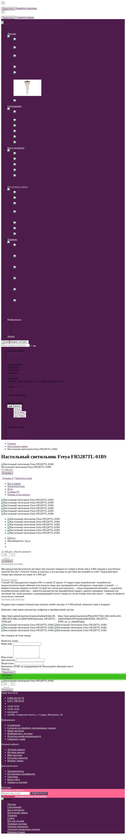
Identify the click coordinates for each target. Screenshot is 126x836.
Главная (11, 443)
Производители (15, 771)
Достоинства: (8, 660)
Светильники (14, 106)
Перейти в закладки (26, 8)
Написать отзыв (23, 478)
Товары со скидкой (17, 782)
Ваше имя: (6, 643)
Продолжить (8, 8)
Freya (27, 541)
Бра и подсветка (15, 148)
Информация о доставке (26, 330)
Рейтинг (5, 669)
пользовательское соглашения (31, 796)
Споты (10, 818)
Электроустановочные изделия (23, 829)
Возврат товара (9, 579)
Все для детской (15, 821)
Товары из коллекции (18, 494)
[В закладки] (5, 558)
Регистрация (14, 430)
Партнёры (12, 776)
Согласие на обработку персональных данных (38, 325)
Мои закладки (14, 755)
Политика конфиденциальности (30, 333)
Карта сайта (13, 779)
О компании (20, 322)
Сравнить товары (25, 17)
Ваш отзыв (7, 657)
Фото (10, 489)
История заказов (16, 752)
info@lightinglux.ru (17, 389)
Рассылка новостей (17, 758)
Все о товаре (14, 483)
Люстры (11, 33)
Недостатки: (7, 663)
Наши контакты (22, 328)
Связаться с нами (16, 739)
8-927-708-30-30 (15, 356)
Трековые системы (17, 823)
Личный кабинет (16, 749)
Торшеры (12, 239)
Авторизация (14, 432)
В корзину (7, 473)
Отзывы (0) (13, 491)
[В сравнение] (8, 558)
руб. (20, 416)
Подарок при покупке (12, 599)
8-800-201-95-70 (15, 353)
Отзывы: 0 (7, 478)
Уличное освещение (17, 826)
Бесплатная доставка (12, 563)
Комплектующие (16, 832)
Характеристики (16, 486)
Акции (11, 336)
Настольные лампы (17, 186)
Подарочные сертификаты (21, 774)
